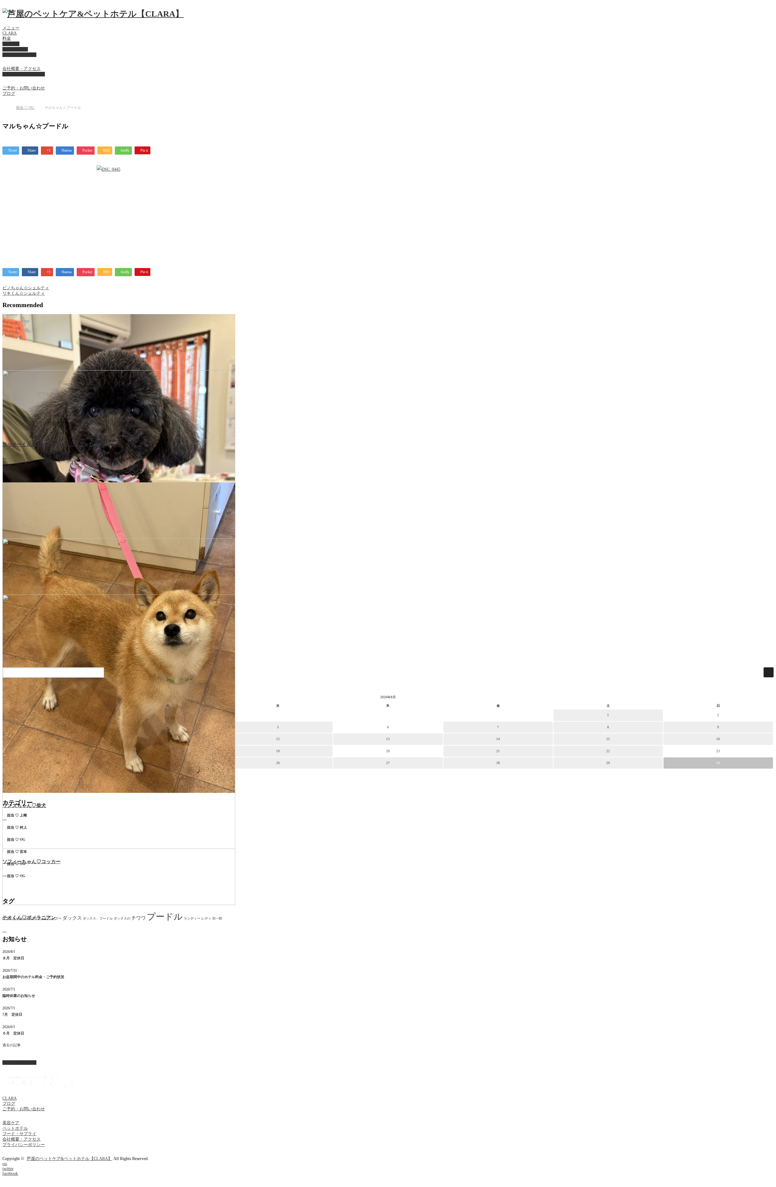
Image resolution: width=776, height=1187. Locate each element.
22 (608, 751)
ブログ (8, 93)
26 (278, 763)
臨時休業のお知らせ (18, 996)
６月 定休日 (13, 1033)
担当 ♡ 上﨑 (17, 815)
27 (388, 763)
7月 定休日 (12, 1014)
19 (278, 751)
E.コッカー (10, 918)
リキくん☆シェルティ (23, 293)
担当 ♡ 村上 (17, 827)
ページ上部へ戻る (19, 1062)
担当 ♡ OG (25, 108)
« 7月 (6, 784)
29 (608, 763)
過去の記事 (11, 1045)
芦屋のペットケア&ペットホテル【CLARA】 (69, 1158)
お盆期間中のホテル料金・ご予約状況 (33, 977)
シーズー (55, 918)
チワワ (138, 917)
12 (278, 739)
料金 (6, 38)
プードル (165, 916)
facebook (10, 1173)
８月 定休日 (13, 958)
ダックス (72, 917)
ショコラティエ (35, 918)
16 (718, 739)
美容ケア (10, 44)
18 (168, 751)
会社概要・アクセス (21, 68)
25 (168, 763)
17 (58, 751)
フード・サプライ (19, 54)
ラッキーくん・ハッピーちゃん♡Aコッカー (50, 444)
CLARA (9, 33)
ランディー (192, 918)
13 (388, 739)
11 (168, 739)
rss (4, 1164)
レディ (206, 918)
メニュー (10, 28)
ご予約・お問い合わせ (23, 88)
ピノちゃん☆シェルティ (25, 288)
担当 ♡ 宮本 (17, 852)
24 (58, 763)
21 (498, 751)
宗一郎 (217, 918)
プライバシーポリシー (23, 74)
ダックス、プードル (98, 918)
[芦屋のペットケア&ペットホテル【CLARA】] (93, 13)
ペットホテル (15, 49)
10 (58, 739)
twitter (8, 1168)
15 (608, 739)
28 (498, 763)
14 (498, 739)
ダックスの (122, 918)
